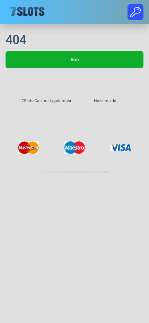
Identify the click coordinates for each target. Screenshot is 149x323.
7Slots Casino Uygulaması (46, 100)
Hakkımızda (105, 100)
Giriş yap (135, 12)
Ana (74, 59)
